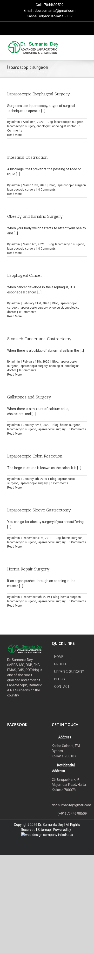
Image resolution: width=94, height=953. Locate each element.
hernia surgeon (70, 425)
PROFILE (60, 664)
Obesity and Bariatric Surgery (35, 216)
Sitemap (44, 830)
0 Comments (47, 189)
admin (15, 122)
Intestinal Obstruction (27, 157)
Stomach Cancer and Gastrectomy (39, 338)
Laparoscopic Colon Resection (34, 456)
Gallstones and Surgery (29, 397)
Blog (50, 122)
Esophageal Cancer (24, 275)
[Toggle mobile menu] (85, 47)
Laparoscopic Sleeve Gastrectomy (39, 510)
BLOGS (59, 679)
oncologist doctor (64, 126)
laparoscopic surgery (21, 126)
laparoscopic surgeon (68, 122)
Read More (14, 135)
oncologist (43, 126)
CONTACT (62, 686)
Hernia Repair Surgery (28, 569)
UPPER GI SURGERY (69, 672)
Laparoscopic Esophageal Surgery (38, 94)
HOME (59, 657)
